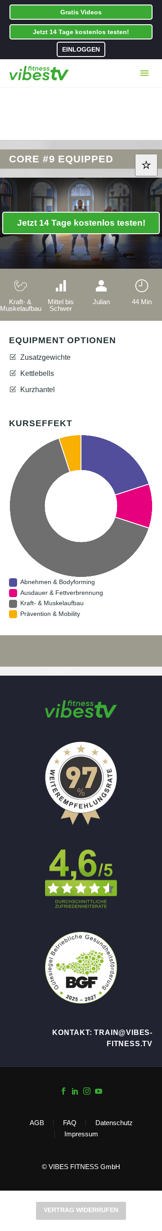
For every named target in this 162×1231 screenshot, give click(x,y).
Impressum (81, 1134)
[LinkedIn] (75, 1091)
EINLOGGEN (81, 49)
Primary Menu (144, 73)
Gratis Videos (81, 12)
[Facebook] (63, 1091)
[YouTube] (98, 1091)
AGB (37, 1123)
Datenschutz (114, 1123)
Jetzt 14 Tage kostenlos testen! (81, 31)
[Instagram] (86, 1091)
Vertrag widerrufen (81, 1210)
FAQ (69, 1123)
